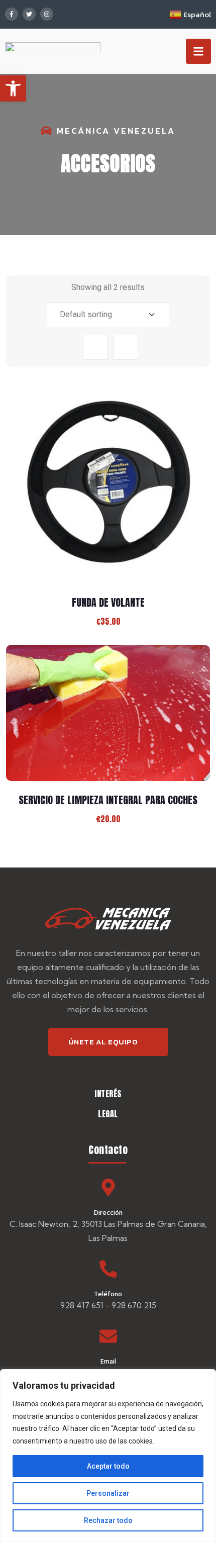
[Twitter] (29, 14)
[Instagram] (46, 14)
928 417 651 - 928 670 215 (108, 1305)
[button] (13, 88)
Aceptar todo (108, 1466)
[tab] (95, 347)
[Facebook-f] (11, 14)
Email (108, 1361)
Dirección (108, 1212)
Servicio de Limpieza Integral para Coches (108, 800)
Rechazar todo (108, 1520)
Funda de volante (108, 602)
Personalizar (108, 1493)
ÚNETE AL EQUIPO (103, 1041)
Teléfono (108, 1293)
